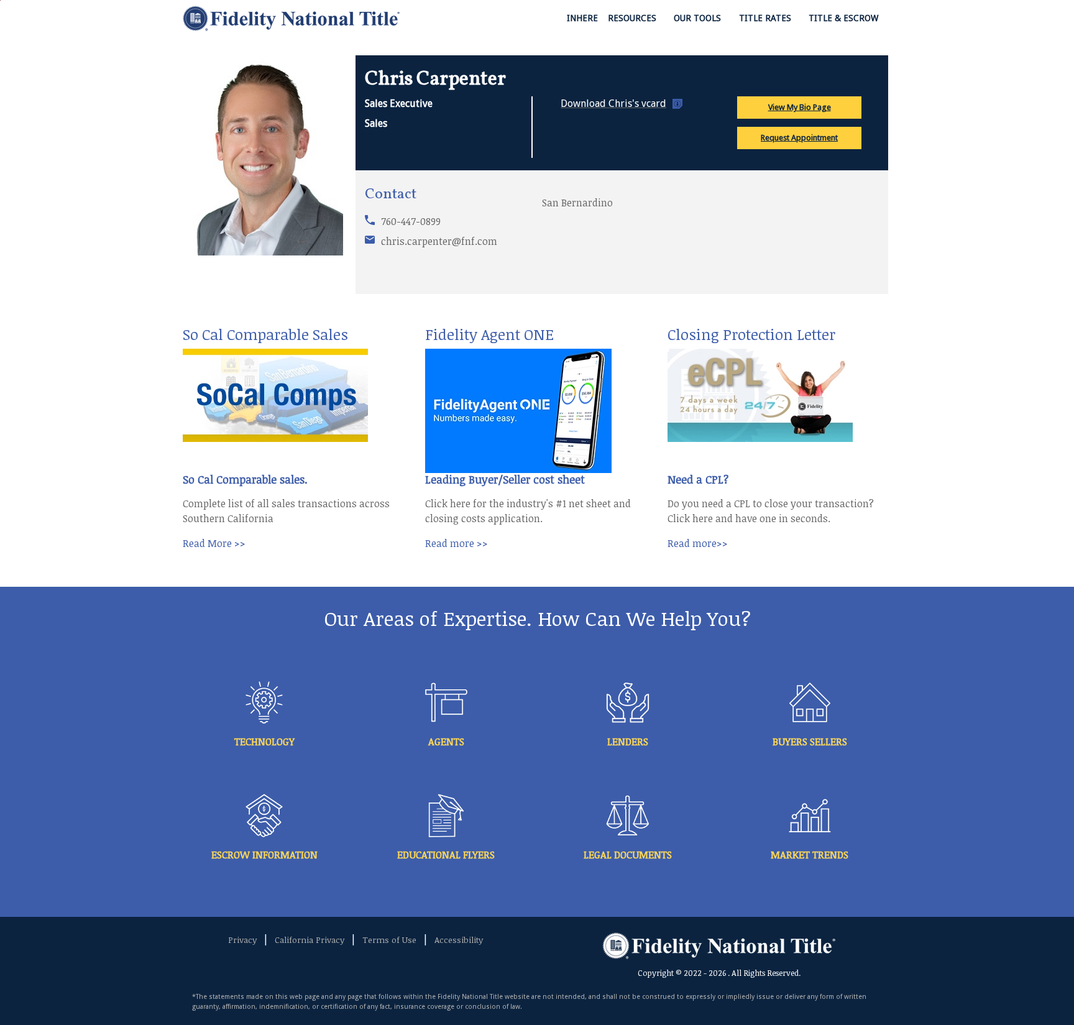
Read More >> (214, 543)
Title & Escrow (845, 18)
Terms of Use (389, 939)
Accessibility (458, 939)
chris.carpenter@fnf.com (439, 241)
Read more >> (456, 543)
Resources (633, 18)
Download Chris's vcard (613, 103)
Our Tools (698, 18)
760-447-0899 (411, 221)
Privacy (242, 939)
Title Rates (766, 18)
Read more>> (698, 543)
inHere (582, 18)
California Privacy (309, 939)
